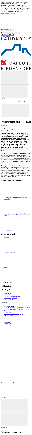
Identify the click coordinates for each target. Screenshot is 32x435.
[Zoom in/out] (6, 427)
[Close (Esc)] (1, 427)
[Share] (3, 427)
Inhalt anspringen (5, 36)
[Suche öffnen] (14, 77)
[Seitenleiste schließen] (14, 419)
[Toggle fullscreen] (4, 427)
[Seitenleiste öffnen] (14, 91)
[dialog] (16, 18)
